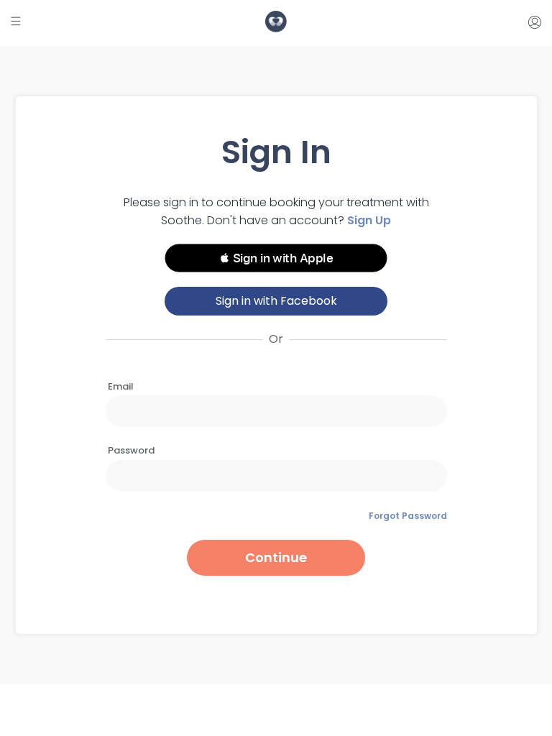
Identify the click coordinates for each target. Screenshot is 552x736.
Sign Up (369, 220)
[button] (276, 258)
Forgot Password (408, 516)
